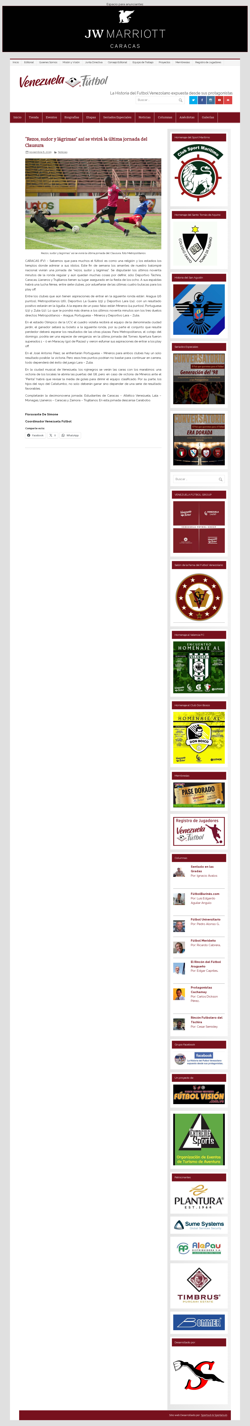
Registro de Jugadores (208, 62)
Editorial (29, 62)
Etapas (91, 117)
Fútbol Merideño (203, 940)
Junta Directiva (94, 62)
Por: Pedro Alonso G (205, 924)
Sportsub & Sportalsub (214, 1415)
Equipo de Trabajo (143, 62)
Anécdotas (187, 117)
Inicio (16, 62)
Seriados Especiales (117, 117)
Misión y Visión (71, 62)
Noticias (145, 117)
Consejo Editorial (117, 62)
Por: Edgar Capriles (204, 971)
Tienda (34, 117)
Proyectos (164, 62)
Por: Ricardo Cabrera (206, 945)
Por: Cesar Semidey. (204, 1026)
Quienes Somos (48, 62)
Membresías (183, 62)
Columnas (165, 117)
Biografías (71, 117)
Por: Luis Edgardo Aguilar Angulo (205, 898)
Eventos (51, 117)
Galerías (208, 117)
